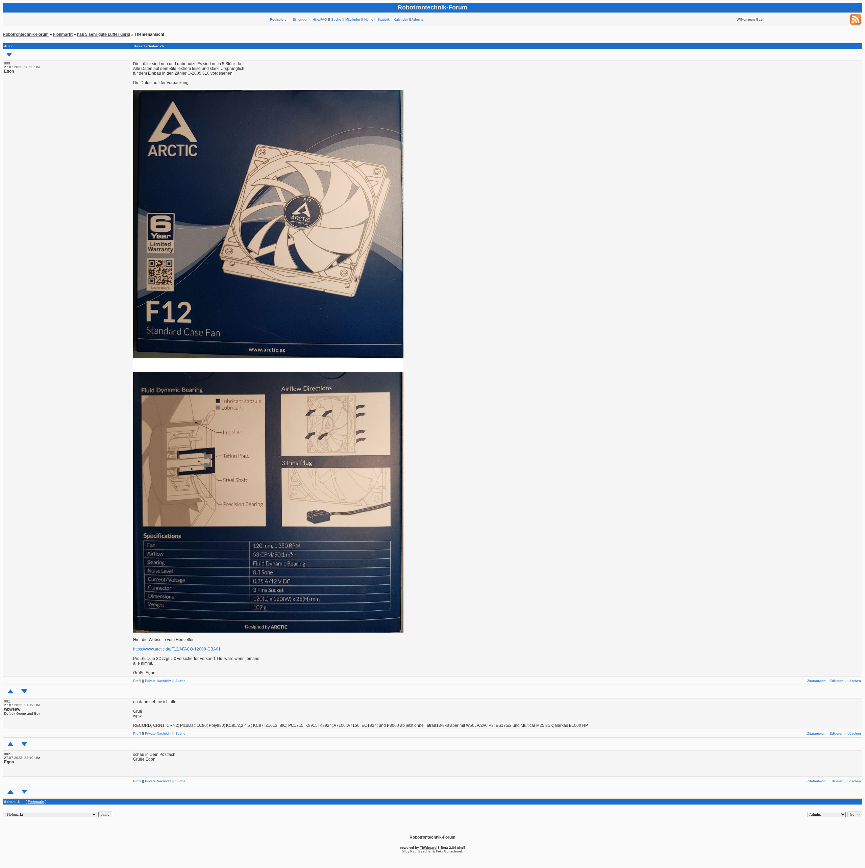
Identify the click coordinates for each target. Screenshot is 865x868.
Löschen (854, 681)
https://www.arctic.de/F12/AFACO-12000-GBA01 (177, 649)
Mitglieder (352, 19)
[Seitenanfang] (10, 691)
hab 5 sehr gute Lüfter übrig (103, 34)
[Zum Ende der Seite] (9, 54)
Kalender (401, 19)
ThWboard (428, 847)
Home (368, 19)
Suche (336, 19)
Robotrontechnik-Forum (26, 34)
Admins (417, 19)
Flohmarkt (63, 34)
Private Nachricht (158, 681)
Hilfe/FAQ (320, 19)
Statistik (383, 19)
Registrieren (279, 19)
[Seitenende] (24, 691)
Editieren (836, 681)
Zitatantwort (816, 681)
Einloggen (300, 19)
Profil (137, 681)
